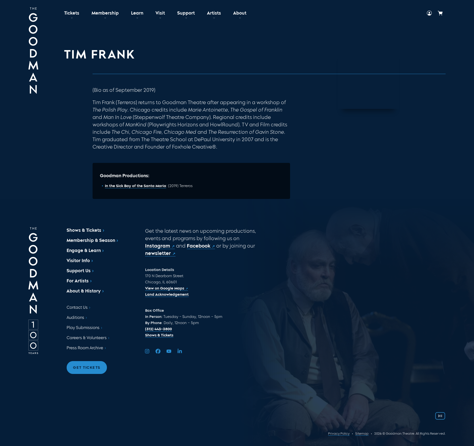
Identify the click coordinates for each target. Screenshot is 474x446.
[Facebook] (158, 351)
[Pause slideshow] (440, 415)
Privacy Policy (339, 433)
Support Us (79, 270)
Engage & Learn (84, 250)
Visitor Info (78, 260)
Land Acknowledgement (167, 294)
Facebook (198, 246)
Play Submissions (83, 327)
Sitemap (362, 433)
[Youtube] (168, 351)
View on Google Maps (164, 288)
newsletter (158, 253)
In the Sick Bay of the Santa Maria (135, 186)
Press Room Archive (85, 348)
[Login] (429, 13)
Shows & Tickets (84, 230)
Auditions (75, 317)
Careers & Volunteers (87, 337)
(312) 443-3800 (158, 329)
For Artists (78, 281)
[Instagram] (147, 351)
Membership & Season (91, 240)
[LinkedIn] (179, 351)
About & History (84, 291)
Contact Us (77, 307)
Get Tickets (86, 367)
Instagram (157, 246)
